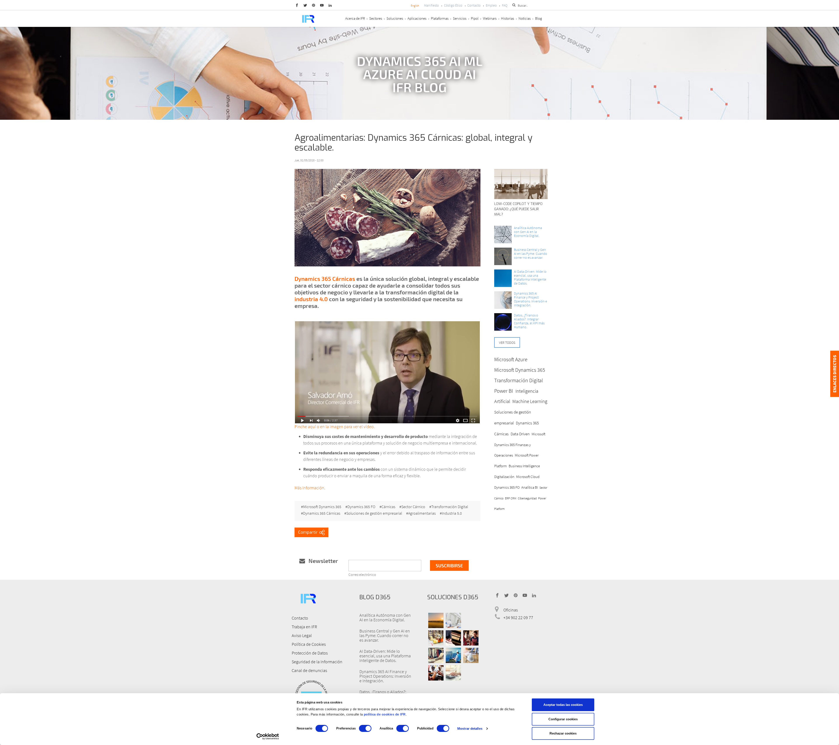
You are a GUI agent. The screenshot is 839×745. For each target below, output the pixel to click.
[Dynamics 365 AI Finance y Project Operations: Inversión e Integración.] (503, 300)
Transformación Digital (449, 506)
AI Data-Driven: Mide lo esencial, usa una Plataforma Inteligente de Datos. (530, 277)
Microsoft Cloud (527, 476)
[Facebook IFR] (297, 5)
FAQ (504, 5)
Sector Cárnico (413, 506)
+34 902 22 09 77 (518, 617)
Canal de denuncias (309, 670)
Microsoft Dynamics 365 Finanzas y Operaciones (519, 445)
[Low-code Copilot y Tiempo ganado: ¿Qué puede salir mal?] (521, 184)
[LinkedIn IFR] (330, 5)
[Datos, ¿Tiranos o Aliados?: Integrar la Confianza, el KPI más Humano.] (503, 322)
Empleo (491, 5)
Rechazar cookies (563, 733)
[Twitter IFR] (305, 5)
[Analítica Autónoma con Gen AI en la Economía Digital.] (503, 234)
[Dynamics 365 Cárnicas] (387, 372)
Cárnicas (388, 506)
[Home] (308, 18)
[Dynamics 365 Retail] (470, 638)
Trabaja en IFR (304, 626)
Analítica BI (529, 487)
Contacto (474, 5)
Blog (538, 18)
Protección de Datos (310, 653)
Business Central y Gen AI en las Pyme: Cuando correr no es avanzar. (530, 253)
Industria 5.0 (452, 513)
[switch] (365, 728)
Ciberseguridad (527, 498)
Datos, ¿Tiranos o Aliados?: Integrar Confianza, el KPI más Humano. (529, 321)
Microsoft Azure (510, 359)
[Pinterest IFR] (313, 5)
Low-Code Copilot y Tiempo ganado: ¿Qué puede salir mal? (518, 209)
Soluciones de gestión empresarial (374, 513)
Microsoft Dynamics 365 (322, 506)
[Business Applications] (436, 673)
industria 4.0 (311, 298)
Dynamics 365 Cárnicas (325, 278)
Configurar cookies (563, 719)
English (415, 5)
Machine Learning (529, 401)
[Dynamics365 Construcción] (470, 655)
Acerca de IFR (355, 18)
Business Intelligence (524, 466)
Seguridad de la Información (317, 661)
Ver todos (507, 342)
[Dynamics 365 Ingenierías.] (453, 655)
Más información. (310, 487)
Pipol (474, 18)
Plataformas (440, 18)
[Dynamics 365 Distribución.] (436, 638)
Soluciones (395, 18)
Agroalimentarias (422, 513)
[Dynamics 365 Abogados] (453, 638)
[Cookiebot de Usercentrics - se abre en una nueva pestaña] (268, 736)
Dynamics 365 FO (361, 506)
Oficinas (510, 610)
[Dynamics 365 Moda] (436, 655)
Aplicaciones (416, 18)
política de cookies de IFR (385, 714)
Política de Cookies (309, 644)
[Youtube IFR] (322, 5)
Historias (507, 18)
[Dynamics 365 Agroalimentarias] (436, 620)
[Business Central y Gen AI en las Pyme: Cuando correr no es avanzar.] (503, 256)
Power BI (503, 390)
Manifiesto (431, 5)
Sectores (375, 18)
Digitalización (504, 476)
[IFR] (308, 598)
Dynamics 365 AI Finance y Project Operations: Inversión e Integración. (530, 299)
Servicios (459, 18)
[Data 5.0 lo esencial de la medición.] (503, 278)
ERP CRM (510, 498)
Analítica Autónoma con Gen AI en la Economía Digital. (528, 232)
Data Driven (520, 433)
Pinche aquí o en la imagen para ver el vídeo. (334, 426)
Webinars (490, 18)
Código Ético (453, 5)
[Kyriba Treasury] (453, 673)
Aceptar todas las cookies (563, 705)
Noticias (524, 18)
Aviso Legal (302, 635)
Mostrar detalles (469, 728)
